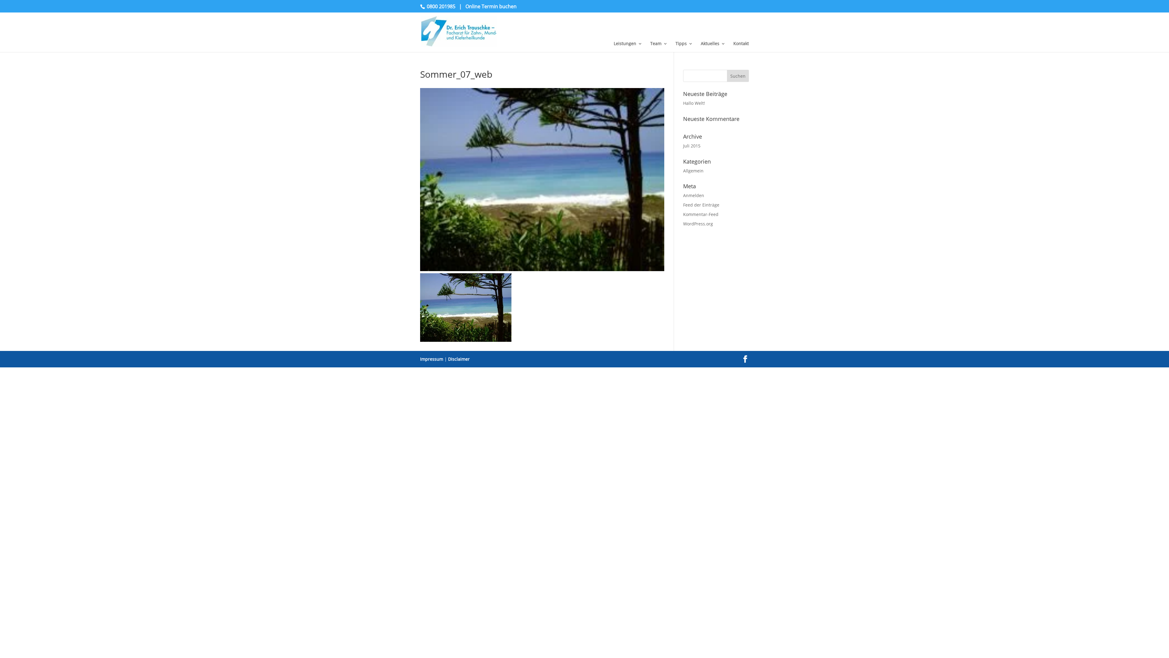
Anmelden (693, 195)
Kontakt (741, 43)
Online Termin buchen (491, 6)
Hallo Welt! (694, 103)
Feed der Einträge (701, 205)
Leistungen (625, 43)
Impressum (431, 359)
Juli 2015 (691, 146)
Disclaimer (459, 359)
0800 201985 (441, 6)
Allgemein (693, 171)
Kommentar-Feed (700, 214)
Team (656, 43)
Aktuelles (710, 43)
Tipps (681, 43)
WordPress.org (698, 224)
